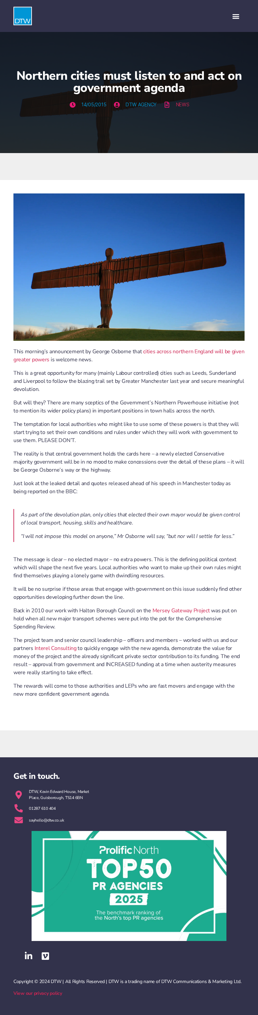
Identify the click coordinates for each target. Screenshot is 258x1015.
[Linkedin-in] (28, 956)
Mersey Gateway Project (181, 610)
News (182, 104)
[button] (235, 16)
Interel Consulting (55, 648)
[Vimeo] (45, 956)
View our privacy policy (37, 993)
